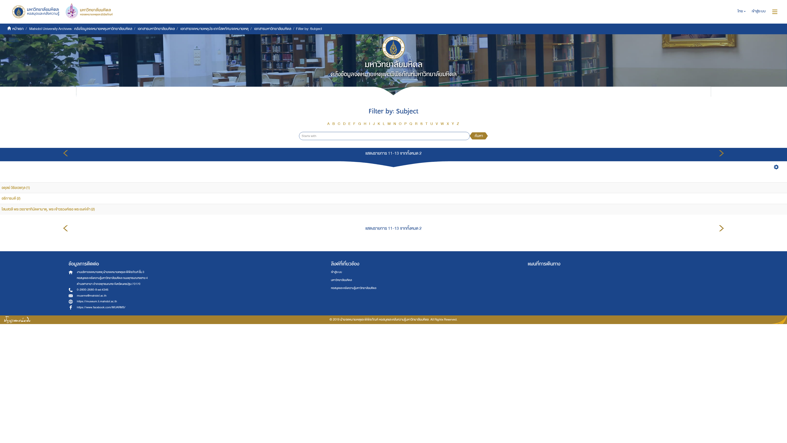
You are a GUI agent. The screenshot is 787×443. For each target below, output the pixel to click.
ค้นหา (479, 136)
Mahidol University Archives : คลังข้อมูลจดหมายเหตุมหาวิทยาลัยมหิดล (80, 29)
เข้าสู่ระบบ (336, 272)
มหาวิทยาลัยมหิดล (341, 280)
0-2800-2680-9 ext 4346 (92, 289)
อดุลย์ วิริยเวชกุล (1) (16, 188)
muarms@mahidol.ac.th (92, 295)
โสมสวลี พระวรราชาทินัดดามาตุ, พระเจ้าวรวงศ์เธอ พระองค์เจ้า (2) (48, 209)
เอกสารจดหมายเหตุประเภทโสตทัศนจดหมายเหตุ (214, 29)
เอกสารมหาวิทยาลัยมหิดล (156, 29)
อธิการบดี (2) (11, 198)
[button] (742, 11)
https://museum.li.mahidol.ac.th (97, 301)
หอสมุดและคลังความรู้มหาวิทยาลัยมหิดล (353, 288)
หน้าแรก (18, 29)
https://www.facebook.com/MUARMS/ (101, 307)
